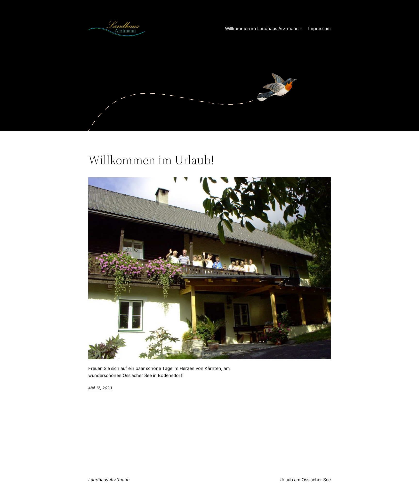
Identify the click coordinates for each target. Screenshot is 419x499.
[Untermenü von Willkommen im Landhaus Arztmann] (301, 28)
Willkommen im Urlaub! (151, 160)
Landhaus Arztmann (109, 479)
